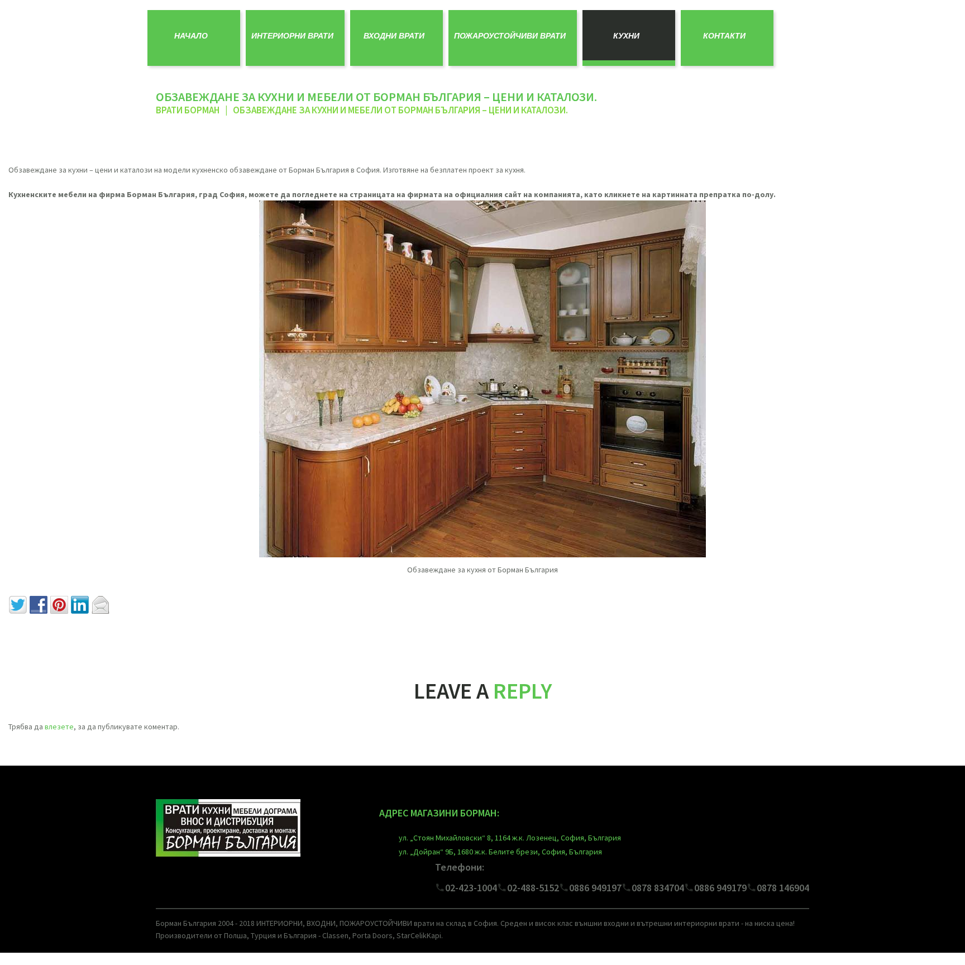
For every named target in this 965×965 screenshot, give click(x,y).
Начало (191, 35)
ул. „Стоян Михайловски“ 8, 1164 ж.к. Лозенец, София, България (510, 838)
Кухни (626, 35)
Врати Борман (187, 110)
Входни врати (394, 35)
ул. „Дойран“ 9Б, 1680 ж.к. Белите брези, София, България (500, 852)
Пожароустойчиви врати (510, 35)
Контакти (724, 35)
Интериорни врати (292, 35)
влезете (59, 727)
